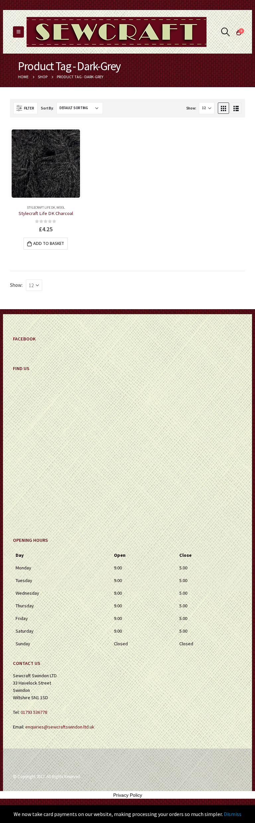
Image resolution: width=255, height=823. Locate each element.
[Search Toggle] (225, 32)
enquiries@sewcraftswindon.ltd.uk (59, 727)
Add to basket (48, 243)
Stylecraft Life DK (41, 207)
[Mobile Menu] (18, 32)
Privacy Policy (127, 795)
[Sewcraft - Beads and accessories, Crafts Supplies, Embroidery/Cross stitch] (117, 32)
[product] (46, 163)
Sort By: (47, 108)
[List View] (236, 108)
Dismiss (232, 814)
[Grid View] (223, 108)
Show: (191, 108)
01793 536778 (34, 712)
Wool (60, 207)
